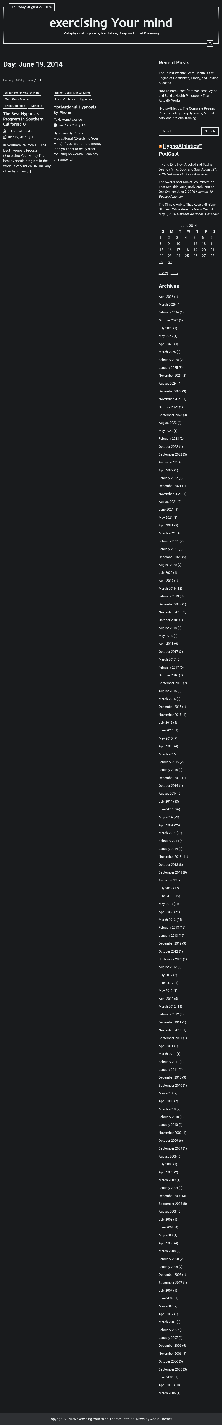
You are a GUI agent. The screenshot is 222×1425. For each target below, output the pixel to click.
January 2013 (168, 936)
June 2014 (166, 809)
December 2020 (170, 557)
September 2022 (170, 454)
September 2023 (170, 415)
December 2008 (170, 1196)
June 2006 (166, 1377)
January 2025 (168, 368)
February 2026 (169, 312)
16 (170, 250)
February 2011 (169, 1062)
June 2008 (166, 1227)
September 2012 (170, 959)
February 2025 (169, 360)
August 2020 (168, 565)
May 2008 (166, 1235)
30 (170, 262)
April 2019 (166, 581)
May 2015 (166, 738)
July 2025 (165, 328)
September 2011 (170, 1038)
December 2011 (170, 1022)
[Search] (210, 43)
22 (161, 256)
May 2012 (166, 991)
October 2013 (168, 865)
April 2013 (166, 912)
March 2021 (167, 533)
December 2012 (170, 943)
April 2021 (166, 525)
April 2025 (166, 344)
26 (195, 256)
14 (212, 244)
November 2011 (170, 1030)
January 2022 (168, 478)
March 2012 (167, 1006)
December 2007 (170, 1275)
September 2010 (170, 1085)
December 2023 (170, 391)
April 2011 (166, 1046)
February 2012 (169, 1014)
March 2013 (167, 920)
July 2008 (165, 1220)
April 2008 (166, 1243)
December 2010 (170, 1077)
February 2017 (169, 667)
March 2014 (167, 833)
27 (204, 256)
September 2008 (170, 1204)
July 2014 (165, 802)
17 (178, 250)
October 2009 (168, 1141)
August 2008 (168, 1211)
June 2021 (166, 510)
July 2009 (165, 1164)
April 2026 (166, 297)
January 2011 (168, 1070)
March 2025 (167, 352)
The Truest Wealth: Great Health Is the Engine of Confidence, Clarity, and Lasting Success (188, 78)
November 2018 (170, 612)
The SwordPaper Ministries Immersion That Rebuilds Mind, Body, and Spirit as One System (186, 187)
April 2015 (166, 746)
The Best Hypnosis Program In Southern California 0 (23, 119)
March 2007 (167, 1322)
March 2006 (167, 1393)
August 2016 (168, 691)
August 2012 (168, 967)
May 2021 (166, 518)
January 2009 (168, 1188)
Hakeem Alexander (20, 131)
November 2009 (170, 1133)
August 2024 (168, 383)
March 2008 (167, 1251)
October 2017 (168, 652)
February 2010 (169, 1117)
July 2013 (165, 888)
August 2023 (168, 423)
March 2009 (167, 1180)
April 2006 (166, 1385)
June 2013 (166, 896)
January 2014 (168, 849)
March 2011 (167, 1054)
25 (187, 256)
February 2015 (169, 762)
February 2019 (169, 596)
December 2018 (170, 604)
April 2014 (166, 825)
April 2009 (166, 1172)
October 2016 (168, 675)
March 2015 (167, 754)
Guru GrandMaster (17, 99)
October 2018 (168, 620)
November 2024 (170, 375)
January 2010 (168, 1125)
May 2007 (166, 1306)
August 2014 (168, 793)
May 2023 (166, 431)
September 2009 (170, 1148)
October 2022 (168, 447)
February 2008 (169, 1259)
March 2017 (167, 659)
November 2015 (170, 715)
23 (170, 256)
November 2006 (170, 1354)
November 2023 (170, 399)
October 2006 (168, 1361)
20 (204, 250)
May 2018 (166, 636)
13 (204, 244)
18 (187, 250)
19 (195, 250)
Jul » (174, 273)
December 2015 (170, 707)
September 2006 (170, 1369)
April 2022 (166, 470)
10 (178, 244)
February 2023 (169, 439)
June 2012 (166, 983)
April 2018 (166, 644)
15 (161, 250)
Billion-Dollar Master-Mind (22, 92)
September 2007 (170, 1283)
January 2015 (168, 770)
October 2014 (168, 786)
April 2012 (166, 999)
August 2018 (168, 628)
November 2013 (170, 857)
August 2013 (168, 880)
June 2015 (166, 730)
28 (212, 256)
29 (161, 262)
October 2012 (168, 951)
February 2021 (169, 541)
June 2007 (166, 1298)
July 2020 (165, 573)
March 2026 (167, 305)
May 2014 (166, 817)
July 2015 (165, 723)
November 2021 (170, 494)
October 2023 (168, 407)
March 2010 (167, 1109)
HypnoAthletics (15, 105)
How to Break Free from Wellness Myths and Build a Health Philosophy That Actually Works (188, 96)
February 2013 (169, 928)
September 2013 (170, 872)
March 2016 (167, 699)
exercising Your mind (111, 22)
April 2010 (166, 1101)
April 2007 (166, 1314)
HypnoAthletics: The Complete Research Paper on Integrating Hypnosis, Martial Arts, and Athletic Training (188, 113)
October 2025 (168, 320)
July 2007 (165, 1290)
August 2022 (168, 462)
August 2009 (168, 1156)
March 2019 (167, 588)
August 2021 (168, 502)
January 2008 (168, 1267)
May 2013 (166, 904)
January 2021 (168, 549)
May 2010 (166, 1093)
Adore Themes (161, 1419)
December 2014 (170, 778)
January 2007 (168, 1338)
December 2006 (170, 1346)
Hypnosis (36, 105)
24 (178, 256)
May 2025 (166, 336)
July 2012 (165, 975)
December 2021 (170, 486)
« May (163, 273)
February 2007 (169, 1330)
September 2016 (170, 683)
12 (195, 244)
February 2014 (169, 841)
